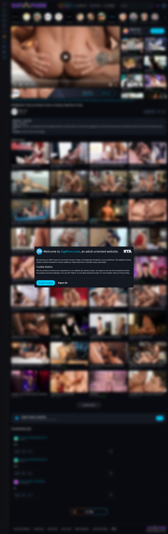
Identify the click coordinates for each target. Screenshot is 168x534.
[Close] (163, 518)
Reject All (62, 282)
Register (144, 527)
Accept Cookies (46, 282)
